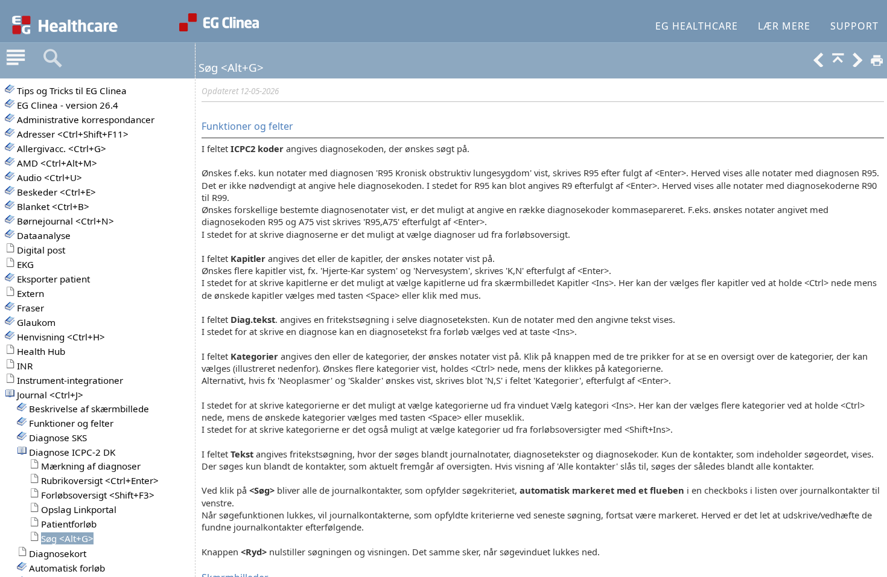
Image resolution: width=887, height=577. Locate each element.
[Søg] (52, 58)
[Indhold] (15, 58)
